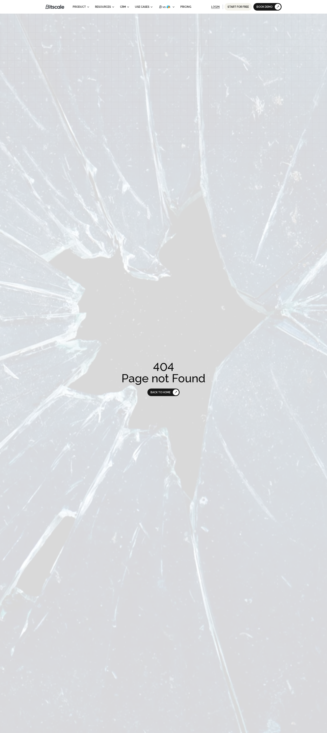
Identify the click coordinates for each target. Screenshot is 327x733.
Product (79, 6)
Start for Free (238, 6)
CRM (123, 6)
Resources (103, 6)
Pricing (185, 6)
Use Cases (142, 6)
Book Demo (264, 6)
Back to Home (160, 392)
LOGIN (215, 6)
